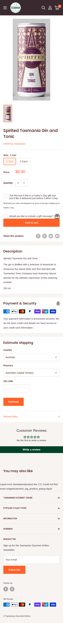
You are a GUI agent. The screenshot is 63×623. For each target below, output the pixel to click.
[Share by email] (57, 236)
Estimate (13, 401)
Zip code (8, 381)
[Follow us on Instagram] (12, 589)
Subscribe (14, 569)
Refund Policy (10, 416)
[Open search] (43, 8)
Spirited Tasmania (14, 144)
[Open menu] (5, 7)
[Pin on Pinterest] (44, 236)
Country (7, 350)
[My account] (50, 8)
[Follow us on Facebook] (5, 589)
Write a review (31, 449)
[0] (57, 8)
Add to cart (31, 222)
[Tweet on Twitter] (51, 236)
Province (8, 365)
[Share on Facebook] (38, 236)
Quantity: (8, 182)
